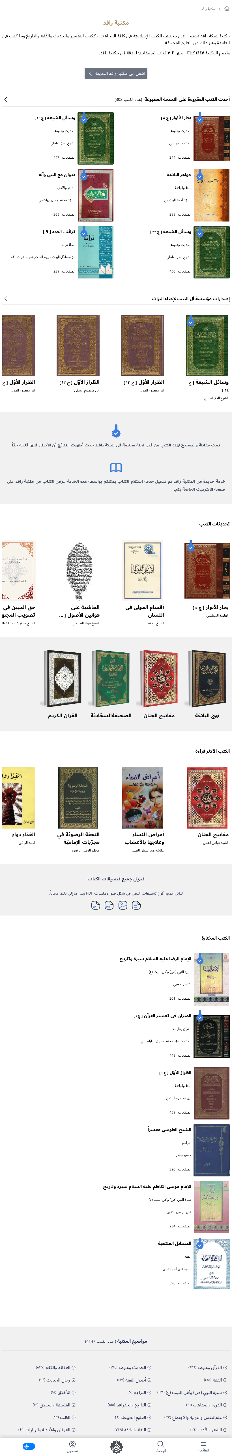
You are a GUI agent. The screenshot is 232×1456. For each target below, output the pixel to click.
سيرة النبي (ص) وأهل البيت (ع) (170, 972)
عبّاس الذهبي (182, 984)
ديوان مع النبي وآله (57, 175)
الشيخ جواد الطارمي (86, 623)
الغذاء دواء (23, 834)
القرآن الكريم (63, 715)
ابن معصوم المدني (151, 390)
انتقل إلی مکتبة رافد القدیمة (120, 73)
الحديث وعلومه (181, 131)
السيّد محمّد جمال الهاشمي (57, 200)
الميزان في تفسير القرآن (162, 1016)
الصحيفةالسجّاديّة (111, 715)
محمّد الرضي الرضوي (85, 850)
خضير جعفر (183, 1155)
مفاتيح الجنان (159, 715)
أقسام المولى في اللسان (144, 611)
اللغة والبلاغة (183, 187)
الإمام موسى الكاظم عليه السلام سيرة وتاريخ (147, 1186)
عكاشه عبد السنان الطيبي (147, 850)
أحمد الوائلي (27, 842)
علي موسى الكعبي (179, 1212)
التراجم (186, 1142)
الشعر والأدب (66, 187)
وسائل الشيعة (55, 118)
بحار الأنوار (176, 118)
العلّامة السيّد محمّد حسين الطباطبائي (166, 1041)
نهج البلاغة (207, 715)
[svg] (227, 8)
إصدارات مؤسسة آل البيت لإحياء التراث (191, 298)
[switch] (29, 1446)
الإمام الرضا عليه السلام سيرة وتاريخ (155, 959)
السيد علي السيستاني (177, 1268)
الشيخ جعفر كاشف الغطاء (18, 623)
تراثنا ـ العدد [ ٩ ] (59, 232)
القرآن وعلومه (182, 1029)
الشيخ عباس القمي (216, 842)
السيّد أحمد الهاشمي (177, 200)
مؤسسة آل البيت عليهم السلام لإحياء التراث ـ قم (43, 257)
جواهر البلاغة (179, 175)
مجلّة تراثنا (68, 244)
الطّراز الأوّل (144, 382)
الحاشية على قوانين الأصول (79, 614)
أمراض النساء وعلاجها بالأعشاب (144, 838)
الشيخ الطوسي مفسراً (169, 1129)
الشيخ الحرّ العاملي (63, 143)
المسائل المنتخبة (174, 1243)
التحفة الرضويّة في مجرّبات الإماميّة (78, 838)
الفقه (188, 1256)
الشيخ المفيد (155, 623)
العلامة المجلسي (180, 143)
